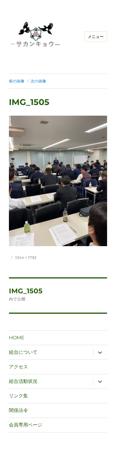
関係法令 (18, 410)
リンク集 (18, 396)
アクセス (18, 367)
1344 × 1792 (25, 257)
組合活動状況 (23, 381)
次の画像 (38, 81)
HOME (16, 337)
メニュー (96, 36)
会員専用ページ (25, 425)
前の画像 (16, 81)
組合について (23, 352)
